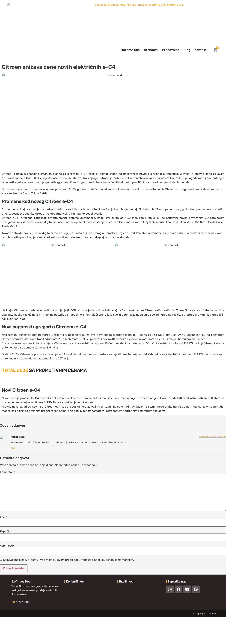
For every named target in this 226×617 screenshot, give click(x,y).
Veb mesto (7, 545)
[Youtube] (187, 589)
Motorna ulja (130, 50)
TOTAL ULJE (15, 370)
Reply (13, 448)
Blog (186, 50)
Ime (3, 517)
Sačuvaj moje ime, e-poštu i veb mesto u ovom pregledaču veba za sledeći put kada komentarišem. (68, 559)
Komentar (7, 472)
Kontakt (201, 50)
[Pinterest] (196, 589)
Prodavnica (170, 50)
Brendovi (151, 50)
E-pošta (6, 531)
